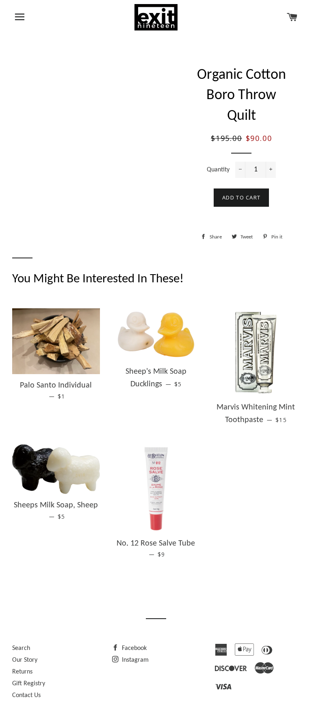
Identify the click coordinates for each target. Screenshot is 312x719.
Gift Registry (28, 683)
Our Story (24, 660)
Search (21, 648)
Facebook (133, 648)
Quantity (218, 170)
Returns (22, 672)
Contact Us (26, 695)
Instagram (134, 660)
